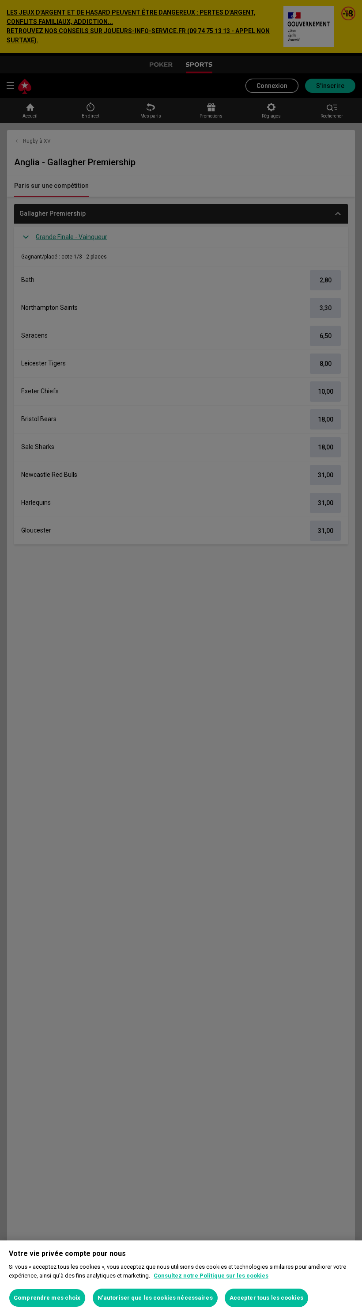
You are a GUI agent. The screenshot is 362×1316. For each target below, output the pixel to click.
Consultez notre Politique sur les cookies (211, 1275)
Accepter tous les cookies (266, 1297)
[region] (181, 1278)
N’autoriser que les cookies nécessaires (155, 1297)
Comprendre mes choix (47, 1297)
